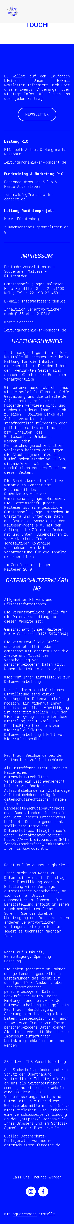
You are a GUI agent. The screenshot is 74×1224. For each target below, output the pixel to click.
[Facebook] (43, 1191)
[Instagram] (31, 1191)
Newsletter (37, 114)
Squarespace (25, 1213)
